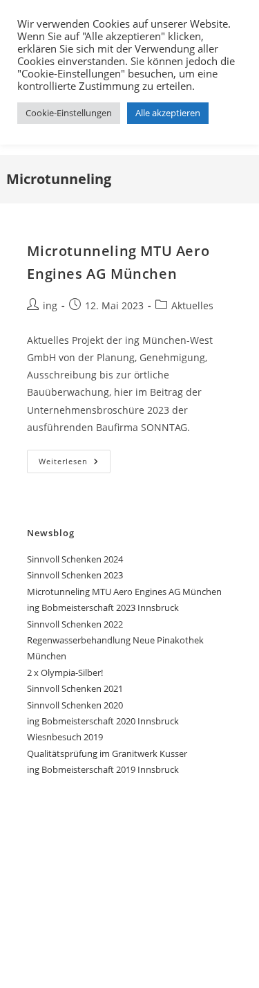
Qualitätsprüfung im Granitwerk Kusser (107, 753)
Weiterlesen (75, 464)
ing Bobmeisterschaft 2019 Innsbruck (103, 769)
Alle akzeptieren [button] (167, 113)
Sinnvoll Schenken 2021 (75, 688)
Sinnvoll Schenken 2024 (75, 559)
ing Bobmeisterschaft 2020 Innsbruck (103, 721)
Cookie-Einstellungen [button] (69, 113)
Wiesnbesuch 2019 (65, 737)
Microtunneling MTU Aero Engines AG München (124, 591)
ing (50, 305)
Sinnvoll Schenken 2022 (75, 624)
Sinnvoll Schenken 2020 (75, 705)
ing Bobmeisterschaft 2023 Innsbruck (103, 607)
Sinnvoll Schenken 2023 (75, 575)
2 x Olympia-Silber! (65, 672)
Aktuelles (192, 305)
